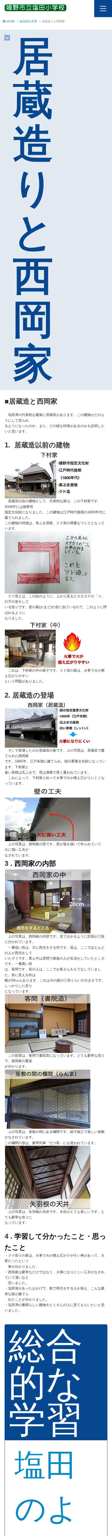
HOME (10, 21)
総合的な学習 (28, 21)
